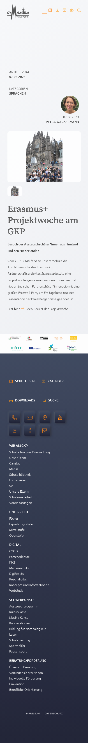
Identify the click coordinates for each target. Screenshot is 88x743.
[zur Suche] (79, 10)
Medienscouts (19, 568)
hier (17, 309)
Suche (53, 400)
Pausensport (18, 651)
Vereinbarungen (20, 502)
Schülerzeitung (19, 640)
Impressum (32, 713)
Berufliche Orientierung (25, 689)
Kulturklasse (17, 611)
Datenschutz (53, 713)
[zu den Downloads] (57, 10)
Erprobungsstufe (21, 524)
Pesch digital (18, 579)
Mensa (14, 469)
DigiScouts (16, 573)
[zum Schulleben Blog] (50, 10)
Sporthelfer (17, 645)
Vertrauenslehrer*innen (26, 672)
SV (11, 485)
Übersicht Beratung (22, 667)
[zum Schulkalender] (64, 10)
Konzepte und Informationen (29, 584)
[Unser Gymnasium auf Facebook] (31, 433)
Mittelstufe (17, 529)
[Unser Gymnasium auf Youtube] (61, 420)
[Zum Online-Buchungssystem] (72, 10)
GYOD (13, 551)
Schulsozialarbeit (20, 497)
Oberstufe (16, 535)
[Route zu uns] (46, 420)
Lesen (13, 634)
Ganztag (15, 463)
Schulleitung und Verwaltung (29, 452)
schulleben (25, 381)
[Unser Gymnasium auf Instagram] (46, 433)
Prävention (16, 684)
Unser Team (17, 457)
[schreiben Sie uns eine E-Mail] (31, 420)
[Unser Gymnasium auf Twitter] (16, 433)
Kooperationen (19, 623)
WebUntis (16, 590)
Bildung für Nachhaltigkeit (27, 628)
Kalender (56, 381)
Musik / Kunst (18, 617)
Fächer (13, 518)
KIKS (12, 562)
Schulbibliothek (20, 474)
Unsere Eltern (19, 491)
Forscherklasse (19, 556)
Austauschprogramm (23, 606)
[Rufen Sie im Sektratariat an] (16, 420)
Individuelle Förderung (25, 678)
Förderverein (18, 480)
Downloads (25, 400)
